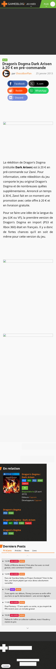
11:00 (28, 605)
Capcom (33, 497)
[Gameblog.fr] (12, 4)
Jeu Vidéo (31, 4)
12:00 (28, 578)
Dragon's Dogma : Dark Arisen (31, 476)
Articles (18, 550)
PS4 (24, 480)
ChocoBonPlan (24, 73)
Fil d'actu (7, 550)
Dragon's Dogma (12, 509)
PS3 (34, 480)
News (26, 550)
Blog (5, 60)
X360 (40, 480)
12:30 (27, 564)
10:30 (27, 618)
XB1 (29, 480)
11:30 (28, 592)
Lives (34, 550)
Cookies (6, 666)
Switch (25, 483)
